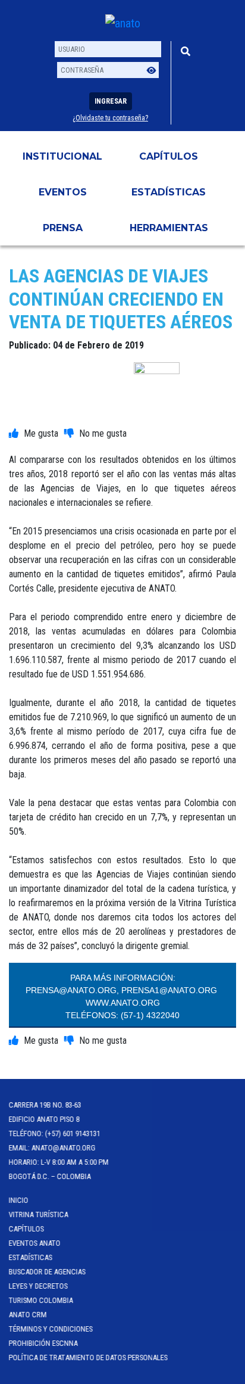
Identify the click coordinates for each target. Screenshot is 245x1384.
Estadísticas (168, 192)
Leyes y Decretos (38, 1286)
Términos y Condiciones (51, 1328)
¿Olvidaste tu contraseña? (110, 118)
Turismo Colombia (41, 1300)
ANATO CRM (28, 1314)
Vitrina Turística (38, 1214)
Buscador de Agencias (47, 1271)
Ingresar (111, 101)
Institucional (62, 156)
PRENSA (63, 228)
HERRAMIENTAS (169, 228)
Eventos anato (35, 1243)
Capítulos (168, 156)
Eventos (63, 192)
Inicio (19, 1200)
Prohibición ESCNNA (43, 1343)
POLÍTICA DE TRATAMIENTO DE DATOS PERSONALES (88, 1357)
